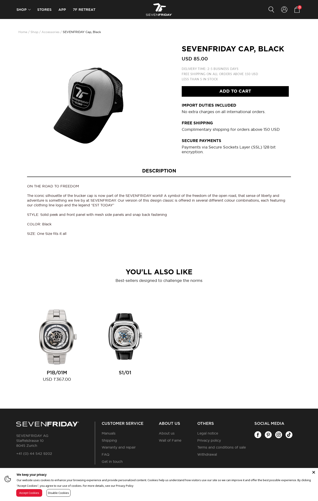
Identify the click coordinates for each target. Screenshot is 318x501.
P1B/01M (57, 372)
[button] (29, 9)
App (62, 9)
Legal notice (207, 433)
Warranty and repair (119, 447)
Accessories (50, 32)
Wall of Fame (170, 440)
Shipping (109, 440)
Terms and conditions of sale (221, 447)
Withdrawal (207, 454)
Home (22, 32)
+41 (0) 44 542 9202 (34, 453)
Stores (44, 9)
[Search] (271, 9)
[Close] (314, 472)
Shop (21, 9)
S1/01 (125, 372)
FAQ (105, 454)
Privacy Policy (124, 486)
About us (167, 433)
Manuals (109, 433)
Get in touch (112, 461)
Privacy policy (209, 440)
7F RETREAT (84, 9)
